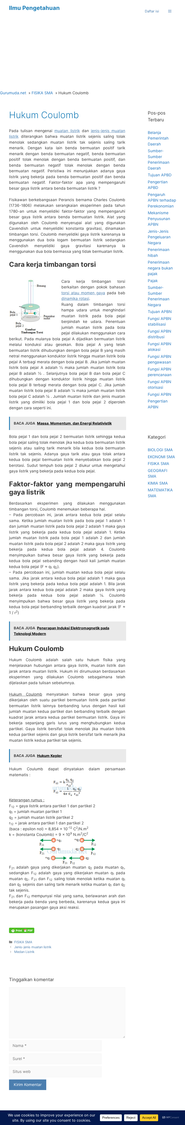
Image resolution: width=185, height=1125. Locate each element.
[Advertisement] (92, 56)
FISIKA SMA (23, 942)
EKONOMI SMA (161, 457)
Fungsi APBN (159, 394)
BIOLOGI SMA (160, 450)
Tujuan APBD (159, 175)
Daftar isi (152, 11)
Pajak (153, 280)
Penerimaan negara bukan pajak (160, 268)
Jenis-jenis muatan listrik (32, 947)
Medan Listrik (24, 952)
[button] (170, 11)
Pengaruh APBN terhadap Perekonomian (162, 200)
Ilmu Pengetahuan (34, 8)
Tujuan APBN (160, 311)
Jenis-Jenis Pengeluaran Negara (159, 237)
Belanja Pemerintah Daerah (158, 138)
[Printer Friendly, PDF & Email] (21, 930)
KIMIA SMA (158, 483)
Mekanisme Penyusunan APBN (159, 219)
